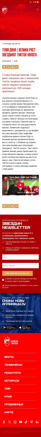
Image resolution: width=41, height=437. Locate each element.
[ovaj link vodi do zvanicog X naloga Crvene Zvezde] (9, 422)
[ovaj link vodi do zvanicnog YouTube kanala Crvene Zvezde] (20, 422)
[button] (38, 10)
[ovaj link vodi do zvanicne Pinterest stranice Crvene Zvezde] (31, 422)
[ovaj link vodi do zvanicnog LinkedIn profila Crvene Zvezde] (37, 422)
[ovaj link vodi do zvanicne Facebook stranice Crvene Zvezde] (4, 422)
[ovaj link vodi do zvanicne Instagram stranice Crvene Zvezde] (15, 422)
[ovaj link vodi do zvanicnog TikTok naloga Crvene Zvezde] (26, 422)
